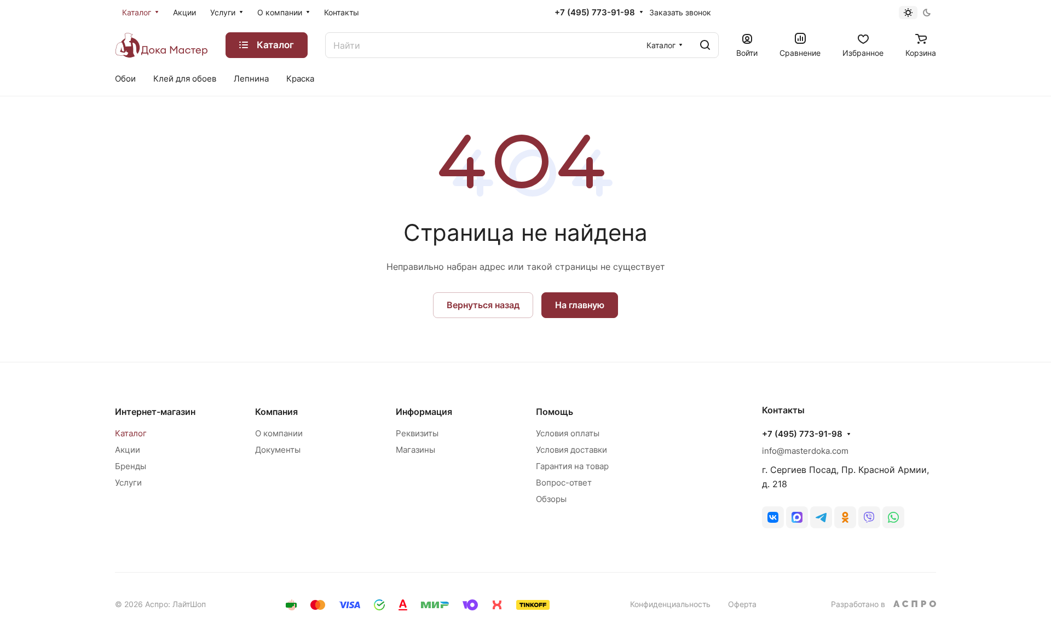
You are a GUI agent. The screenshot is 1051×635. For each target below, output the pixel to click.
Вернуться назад (483, 304)
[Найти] (705, 45)
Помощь (554, 411)
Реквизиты (417, 433)
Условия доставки (571, 449)
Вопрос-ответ (564, 482)
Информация (424, 411)
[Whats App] (893, 517)
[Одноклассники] (845, 517)
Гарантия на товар (572, 466)
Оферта (742, 604)
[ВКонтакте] (773, 517)
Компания (276, 411)
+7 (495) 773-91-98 (595, 13)
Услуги (128, 482)
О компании (279, 433)
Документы (278, 449)
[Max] (797, 517)
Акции (127, 449)
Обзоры (551, 499)
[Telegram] (821, 517)
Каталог (131, 433)
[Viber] (869, 517)
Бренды (130, 466)
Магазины (415, 449)
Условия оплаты (567, 433)
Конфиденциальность (670, 604)
